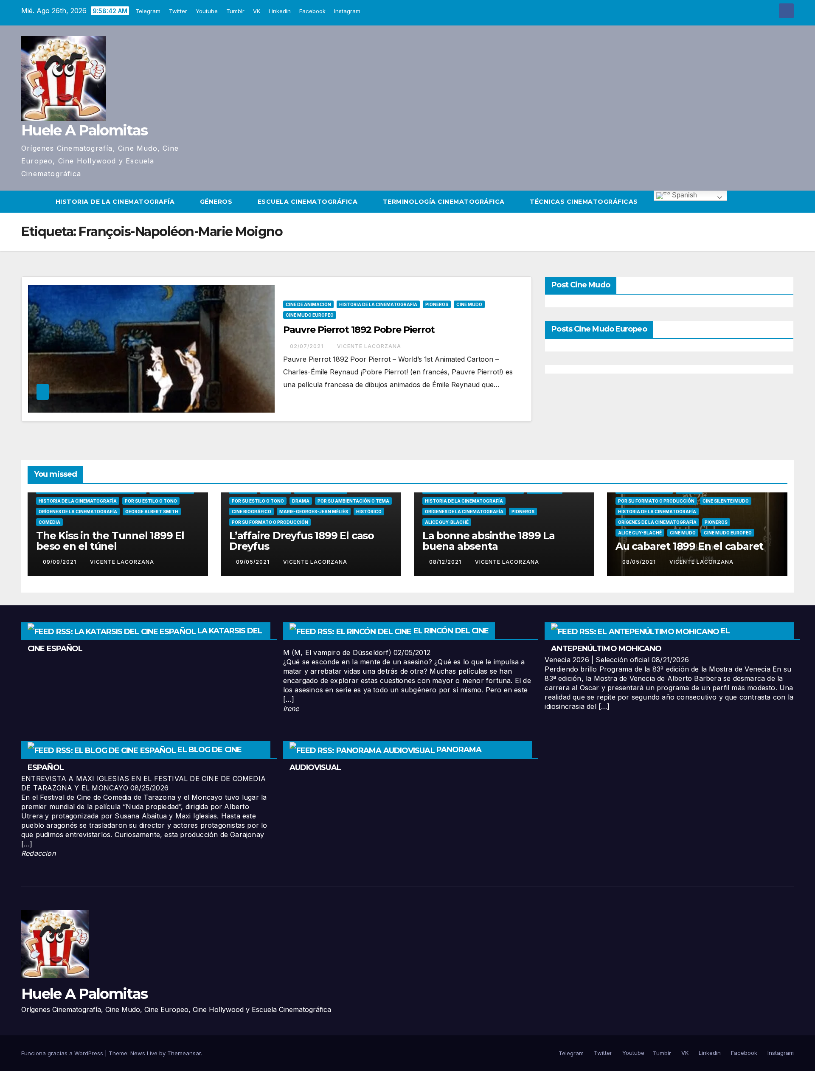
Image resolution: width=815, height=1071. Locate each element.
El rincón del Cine (451, 630)
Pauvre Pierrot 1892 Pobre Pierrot (359, 329)
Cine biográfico (251, 511)
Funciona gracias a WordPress (63, 1053)
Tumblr (235, 11)
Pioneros (436, 304)
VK (256, 11)
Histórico (369, 511)
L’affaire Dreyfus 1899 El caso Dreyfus (301, 540)
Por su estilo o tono (151, 500)
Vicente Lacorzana (369, 346)
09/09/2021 (60, 562)
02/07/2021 (307, 346)
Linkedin (280, 11)
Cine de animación (308, 304)
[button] (787, 201)
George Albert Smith (151, 511)
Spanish (683, 195)
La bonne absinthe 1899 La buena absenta (488, 540)
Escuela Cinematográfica (309, 201)
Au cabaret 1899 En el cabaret (689, 546)
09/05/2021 (253, 562)
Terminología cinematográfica (445, 201)
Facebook (312, 11)
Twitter (178, 11)
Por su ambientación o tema (353, 500)
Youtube (207, 11)
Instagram (347, 11)
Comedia (49, 522)
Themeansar (184, 1053)
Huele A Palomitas (84, 130)
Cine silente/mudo (726, 500)
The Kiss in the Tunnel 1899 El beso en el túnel (110, 540)
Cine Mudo (469, 304)
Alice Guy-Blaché (447, 522)
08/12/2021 (446, 562)
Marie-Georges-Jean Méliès (313, 511)
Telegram (147, 11)
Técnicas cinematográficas (585, 201)
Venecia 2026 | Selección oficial (597, 659)
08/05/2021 (640, 562)
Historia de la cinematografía (116, 201)
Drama (300, 500)
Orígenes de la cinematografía (78, 511)
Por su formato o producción (270, 522)
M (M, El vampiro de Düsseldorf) (337, 652)
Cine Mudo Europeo (310, 315)
